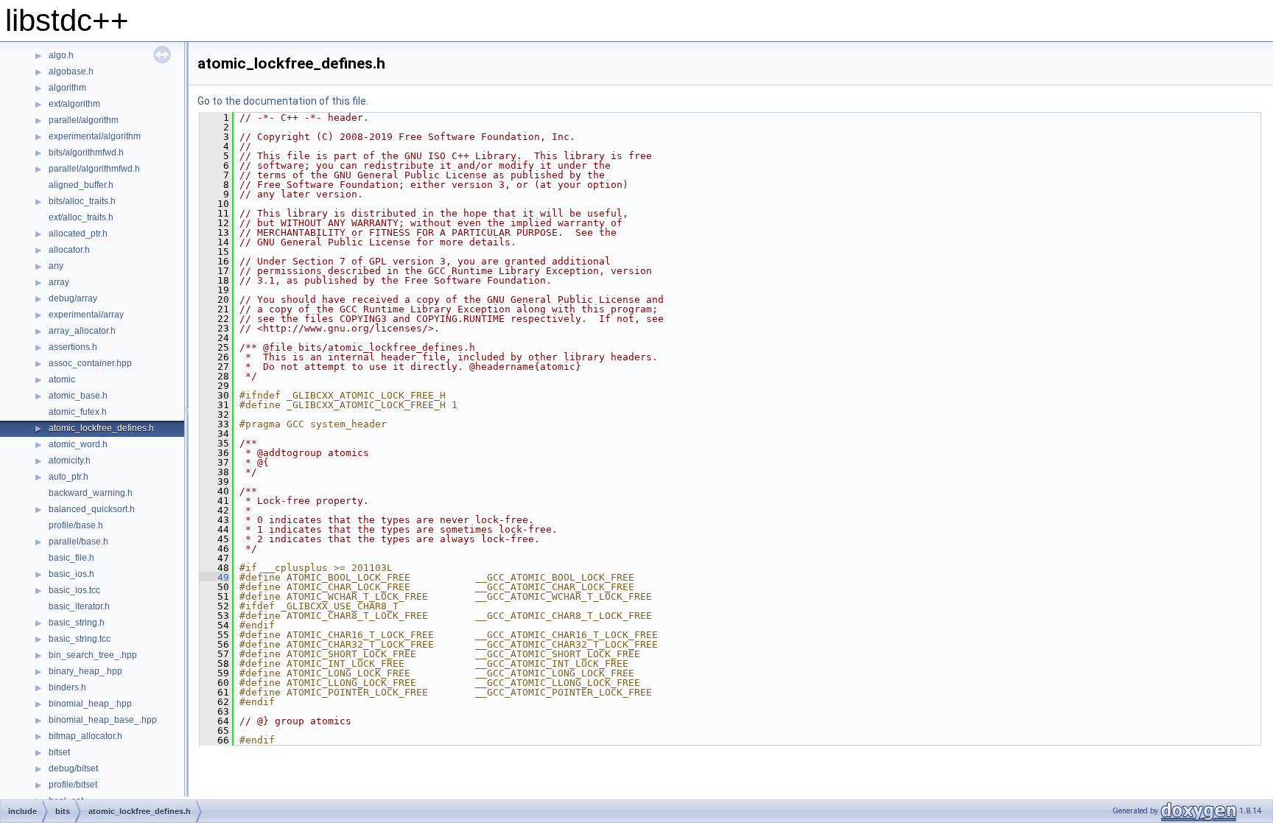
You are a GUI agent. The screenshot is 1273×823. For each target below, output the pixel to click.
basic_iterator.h (79, 606)
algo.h (61, 55)
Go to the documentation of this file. (282, 101)
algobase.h (71, 71)
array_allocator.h (82, 331)
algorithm (67, 88)
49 (214, 577)
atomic (62, 379)
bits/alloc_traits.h (82, 201)
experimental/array (86, 314)
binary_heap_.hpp (85, 671)
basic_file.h (71, 558)
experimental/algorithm (95, 136)
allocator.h (69, 250)
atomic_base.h (78, 396)
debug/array (73, 298)
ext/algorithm (74, 104)
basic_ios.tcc (74, 590)
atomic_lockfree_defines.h (101, 428)
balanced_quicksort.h (92, 509)
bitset (59, 752)
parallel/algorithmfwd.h (94, 169)
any (56, 266)
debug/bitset (73, 768)
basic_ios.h (71, 574)
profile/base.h (76, 525)
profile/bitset (73, 785)
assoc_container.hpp (90, 363)
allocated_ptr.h (78, 233)
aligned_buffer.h (81, 185)
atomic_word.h (78, 444)
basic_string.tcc (80, 639)
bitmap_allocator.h (85, 736)
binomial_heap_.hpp (90, 703)
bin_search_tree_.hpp (93, 655)
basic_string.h (77, 622)
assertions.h (73, 347)
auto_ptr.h (68, 477)
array (59, 282)
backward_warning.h (91, 493)
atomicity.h (70, 460)
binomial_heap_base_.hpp (103, 720)
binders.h (67, 687)
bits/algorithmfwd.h (86, 152)
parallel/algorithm (84, 120)
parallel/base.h (78, 541)
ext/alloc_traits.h (81, 217)
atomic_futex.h (78, 412)
